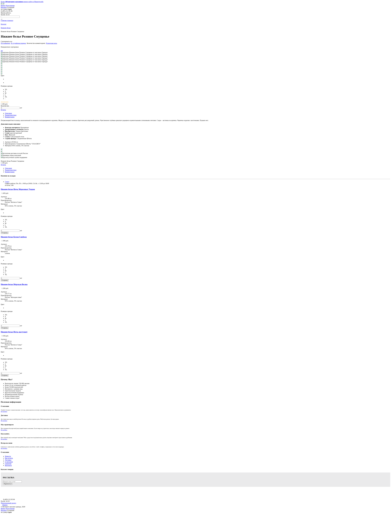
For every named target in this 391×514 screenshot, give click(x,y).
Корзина (4, 7)
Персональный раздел (8, 503)
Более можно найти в (22, 2)
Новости (8, 456)
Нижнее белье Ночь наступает (14, 332)
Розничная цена (51, 43)
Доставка (8, 460)
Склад (7, 181)
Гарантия (8, 463)
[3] (4, 102)
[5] (7, 102)
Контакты (8, 465)
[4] (6, 102)
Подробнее (4, 411)
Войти (3, 5)
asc (2, 50)
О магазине (9, 462)
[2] (3, 102)
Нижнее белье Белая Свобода (14, 237)
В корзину (5, 233)
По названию (5, 43)
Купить (3, 110)
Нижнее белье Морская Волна (14, 284)
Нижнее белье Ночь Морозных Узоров (18, 189)
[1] (1, 102)
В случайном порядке (18, 43)
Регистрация (10, 5)
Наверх (5, 505)
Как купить (9, 458)
